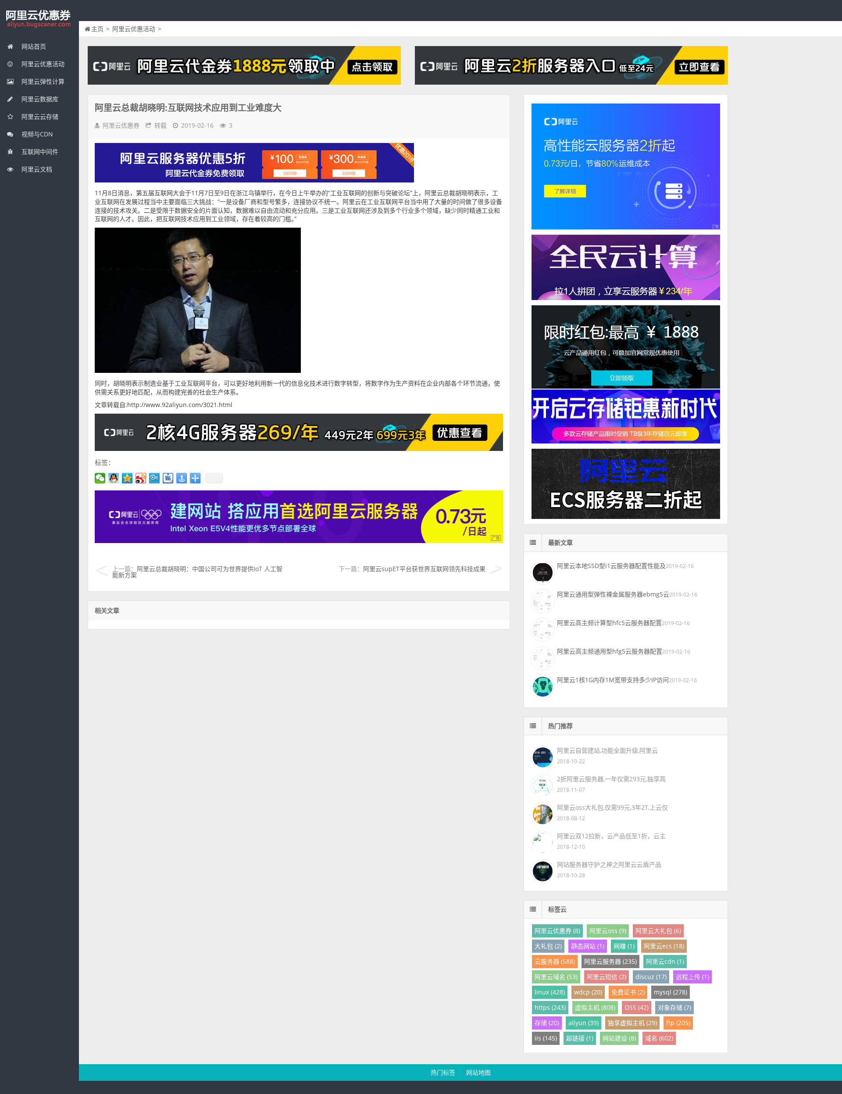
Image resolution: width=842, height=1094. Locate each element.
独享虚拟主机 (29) (632, 1023)
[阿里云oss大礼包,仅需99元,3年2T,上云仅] (542, 812)
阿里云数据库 (39, 99)
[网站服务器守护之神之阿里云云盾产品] (542, 869)
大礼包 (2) (548, 946)
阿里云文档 (36, 169)
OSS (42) (636, 1007)
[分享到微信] (100, 478)
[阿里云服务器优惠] (299, 448)
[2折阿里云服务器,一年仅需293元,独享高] (542, 784)
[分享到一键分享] (181, 478)
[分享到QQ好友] (113, 478)
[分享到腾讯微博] (154, 478)
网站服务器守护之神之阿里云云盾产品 (609, 864)
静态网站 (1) (587, 946)
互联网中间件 (39, 151)
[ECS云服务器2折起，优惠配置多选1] (299, 540)
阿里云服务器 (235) (610, 961)
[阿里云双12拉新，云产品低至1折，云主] (542, 841)
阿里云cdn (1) (665, 961)
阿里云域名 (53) (556, 976)
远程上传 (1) (692, 976)
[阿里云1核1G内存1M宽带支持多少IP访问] (542, 686)
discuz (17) (651, 976)
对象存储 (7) (674, 1007)
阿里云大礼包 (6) (658, 930)
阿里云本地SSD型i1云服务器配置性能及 (611, 565)
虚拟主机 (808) (595, 1007)
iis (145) (546, 1038)
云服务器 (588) (555, 961)
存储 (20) (547, 1023)
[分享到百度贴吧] (168, 478)
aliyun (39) (583, 1023)
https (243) (550, 1007)
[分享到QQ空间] (127, 478)
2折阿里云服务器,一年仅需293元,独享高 (611, 779)
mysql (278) (670, 992)
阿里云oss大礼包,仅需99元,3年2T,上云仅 (612, 807)
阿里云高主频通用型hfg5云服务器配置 (609, 651)
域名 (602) (659, 1038)
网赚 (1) (624, 946)
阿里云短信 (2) (606, 976)
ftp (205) (678, 1023)
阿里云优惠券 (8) (557, 930)
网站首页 (33, 46)
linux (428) (550, 992)
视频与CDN (36, 134)
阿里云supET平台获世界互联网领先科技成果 (424, 569)
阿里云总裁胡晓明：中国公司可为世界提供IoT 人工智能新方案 (197, 572)
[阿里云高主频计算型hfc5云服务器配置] (542, 629)
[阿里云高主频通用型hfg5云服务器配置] (542, 657)
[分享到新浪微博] (141, 478)
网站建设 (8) (619, 1038)
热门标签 (443, 1072)
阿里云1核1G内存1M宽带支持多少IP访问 (613, 680)
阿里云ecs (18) (664, 946)
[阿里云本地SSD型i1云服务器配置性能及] (542, 572)
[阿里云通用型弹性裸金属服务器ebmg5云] (542, 600)
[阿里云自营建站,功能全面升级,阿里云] (542, 755)
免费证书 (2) (628, 992)
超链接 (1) (579, 1038)
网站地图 (478, 1072)
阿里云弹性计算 (42, 81)
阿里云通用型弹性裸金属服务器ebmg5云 (613, 594)
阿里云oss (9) (607, 930)
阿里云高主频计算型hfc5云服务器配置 (609, 623)
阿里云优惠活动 (42, 64)
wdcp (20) (588, 992)
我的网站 (39, 19)
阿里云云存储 (39, 116)
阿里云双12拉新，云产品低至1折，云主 (611, 836)
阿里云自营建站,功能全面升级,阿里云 (607, 750)
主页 (97, 29)
